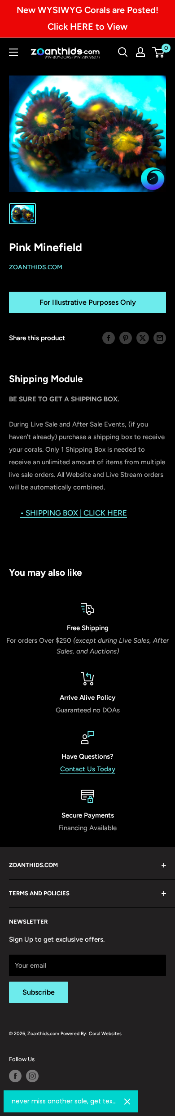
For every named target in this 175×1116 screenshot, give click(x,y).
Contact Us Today (87, 769)
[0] (158, 52)
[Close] (127, 1101)
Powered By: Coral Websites (91, 1033)
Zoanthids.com (35, 267)
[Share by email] (159, 337)
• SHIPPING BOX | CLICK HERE (73, 512)
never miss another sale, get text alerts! (64, 1101)
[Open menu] (13, 52)
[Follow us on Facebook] (15, 1076)
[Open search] (123, 52)
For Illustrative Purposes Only (87, 302)
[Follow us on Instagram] (32, 1076)
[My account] (140, 52)
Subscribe (38, 992)
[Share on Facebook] (108, 337)
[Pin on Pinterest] (125, 337)
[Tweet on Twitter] (142, 337)
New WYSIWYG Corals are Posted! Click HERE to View (87, 18)
